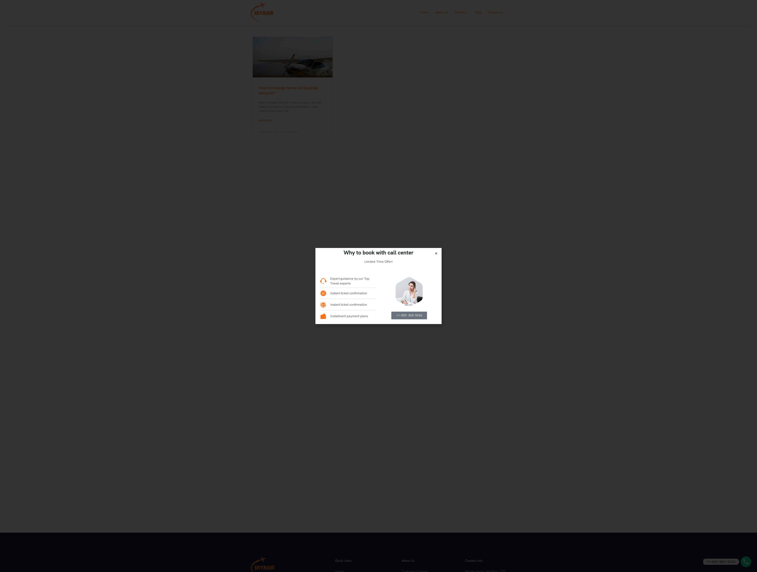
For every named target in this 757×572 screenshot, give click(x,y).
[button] (436, 253)
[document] (378, 286)
